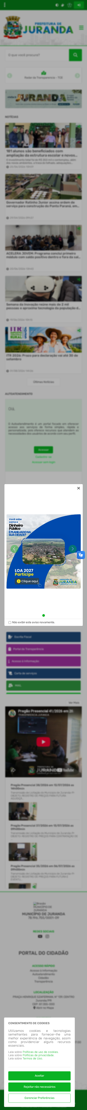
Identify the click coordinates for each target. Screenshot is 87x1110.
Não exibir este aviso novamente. (33, 622)
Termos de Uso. (33, 1058)
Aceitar (39, 1075)
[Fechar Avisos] (79, 488)
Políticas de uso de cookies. (40, 1052)
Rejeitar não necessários (39, 1087)
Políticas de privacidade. (38, 1055)
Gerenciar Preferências (39, 1098)
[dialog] (43, 555)
